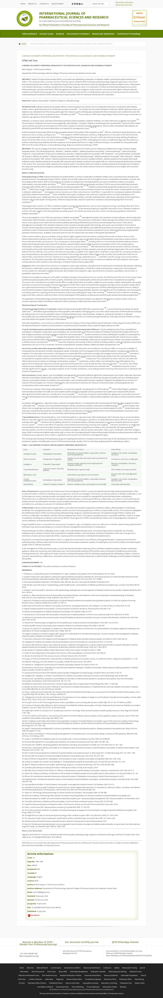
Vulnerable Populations (129, 975)
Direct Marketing (78, 987)
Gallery (116, 968)
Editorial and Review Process (28, 975)
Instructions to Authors (72, 968)
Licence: (30, 881)
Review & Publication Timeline (70, 975)
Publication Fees (126, 983)
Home (24, 44)
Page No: (31, 861)
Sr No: (29, 858)
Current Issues (56, 968)
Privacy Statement (93, 987)
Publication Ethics (125, 979)
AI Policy (22, 983)
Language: (31, 877)
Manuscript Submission (92, 968)
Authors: (31, 884)
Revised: (30, 900)
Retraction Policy (110, 979)
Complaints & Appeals (93, 979)
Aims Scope (51, 972)
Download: (32, 869)
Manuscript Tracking (129, 968)
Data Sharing (139, 979)
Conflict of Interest (35, 979)
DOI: (29, 907)
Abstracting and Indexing (118, 972)
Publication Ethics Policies (37, 983)
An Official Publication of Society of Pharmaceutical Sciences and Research (74, 24)
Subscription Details (110, 987)
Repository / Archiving (109, 983)
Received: (31, 896)
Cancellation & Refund (45, 987)
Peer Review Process (49, 975)
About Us (30, 968)
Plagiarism (60, 979)
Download (34, 915)
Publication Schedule (98, 972)
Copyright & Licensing (90, 983)
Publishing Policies (55, 983)
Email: (29, 892)
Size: (29, 865)
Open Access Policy (72, 983)
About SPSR (63, 972)
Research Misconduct (74, 979)
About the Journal (38, 972)
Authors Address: (34, 888)
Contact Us (107, 968)
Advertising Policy (62, 987)
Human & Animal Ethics (92, 975)
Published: (31, 911)
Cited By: (31, 873)
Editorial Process (136, 972)
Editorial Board (42, 968)
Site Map (123, 987)
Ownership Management (79, 972)
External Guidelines (111, 975)
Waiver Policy (139, 983)
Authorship (49, 979)
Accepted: (31, 903)
